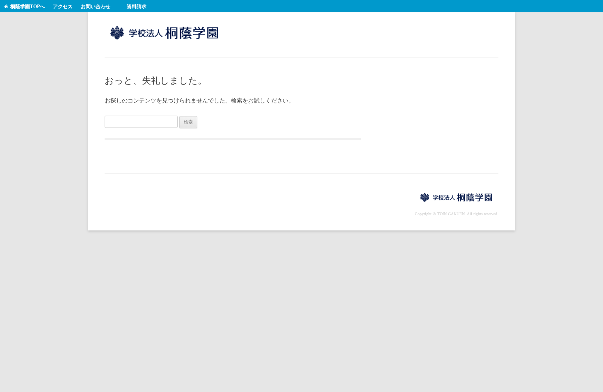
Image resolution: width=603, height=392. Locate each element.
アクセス (63, 6)
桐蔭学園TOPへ (27, 6)
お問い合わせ (95, 6)
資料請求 (136, 6)
